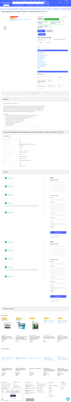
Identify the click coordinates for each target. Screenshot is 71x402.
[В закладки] (12, 318)
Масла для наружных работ (41, 385)
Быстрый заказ (49, 31)
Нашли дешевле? (41, 34)
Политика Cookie (13, 398)
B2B (20, 0)
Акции (17, 0)
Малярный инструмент (40, 5)
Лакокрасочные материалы (18, 5)
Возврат (34, 0)
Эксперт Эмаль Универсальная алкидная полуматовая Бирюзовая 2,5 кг (63, 369)
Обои (48, 5)
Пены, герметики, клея (30, 5)
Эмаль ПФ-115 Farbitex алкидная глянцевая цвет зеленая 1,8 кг (62, 338)
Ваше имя (52, 197)
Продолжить (58, 232)
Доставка (30, 0)
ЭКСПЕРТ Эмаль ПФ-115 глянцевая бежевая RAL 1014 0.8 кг (21, 369)
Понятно (13, 395)
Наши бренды (24, 0)
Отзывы (44, 0)
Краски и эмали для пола (5, 387)
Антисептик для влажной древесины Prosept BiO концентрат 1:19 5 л (35, 338)
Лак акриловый (15, 385)
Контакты (39, 0)
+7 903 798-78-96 (66, 0)
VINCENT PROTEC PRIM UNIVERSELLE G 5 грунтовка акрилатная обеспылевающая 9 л (7, 338)
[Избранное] (62, 3)
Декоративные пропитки (17, 387)
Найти (46, 2)
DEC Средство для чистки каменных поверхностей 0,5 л (49, 338)
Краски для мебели (4, 388)
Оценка (52, 228)
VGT (64, 16)
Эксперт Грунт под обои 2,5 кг (35, 369)
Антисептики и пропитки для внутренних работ (29, 386)
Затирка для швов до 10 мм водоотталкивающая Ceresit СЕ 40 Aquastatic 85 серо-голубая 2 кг (21, 338)
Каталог (6, 5)
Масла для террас (40, 388)
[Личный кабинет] (57, 3)
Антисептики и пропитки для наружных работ (29, 391)
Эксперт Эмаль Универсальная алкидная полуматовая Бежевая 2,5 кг (49, 369)
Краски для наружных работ (5, 385)
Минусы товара (52, 217)
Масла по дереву (39, 387)
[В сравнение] (11, 318)
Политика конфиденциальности (54, 385)
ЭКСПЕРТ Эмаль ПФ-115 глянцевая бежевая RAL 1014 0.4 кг (7, 369)
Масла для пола (39, 390)
